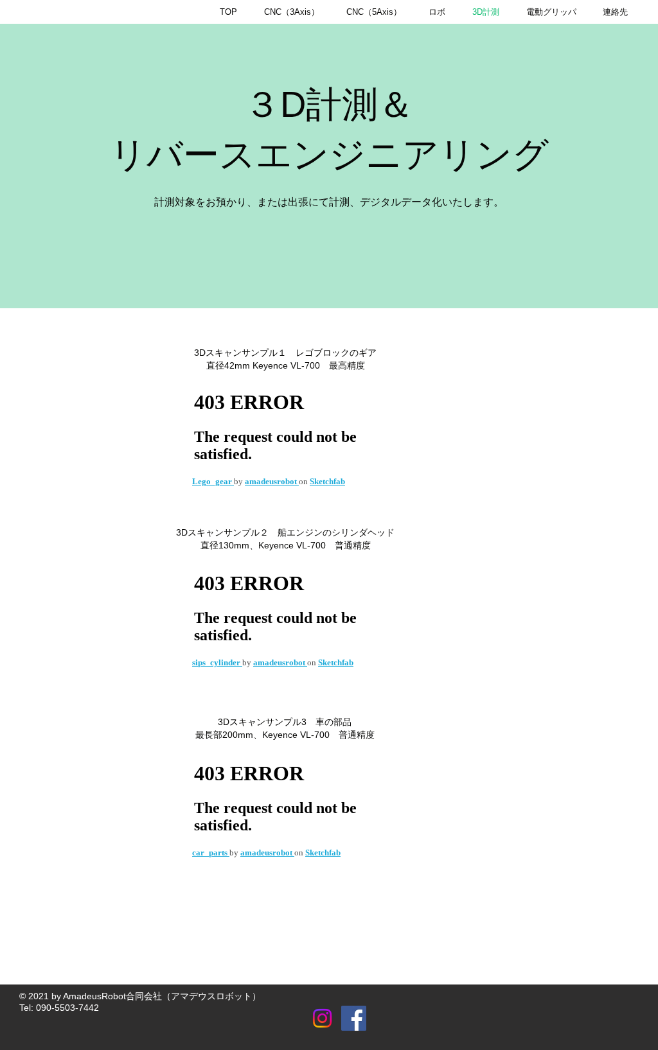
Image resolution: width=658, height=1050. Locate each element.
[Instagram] (322, 1018)
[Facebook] (353, 1018)
